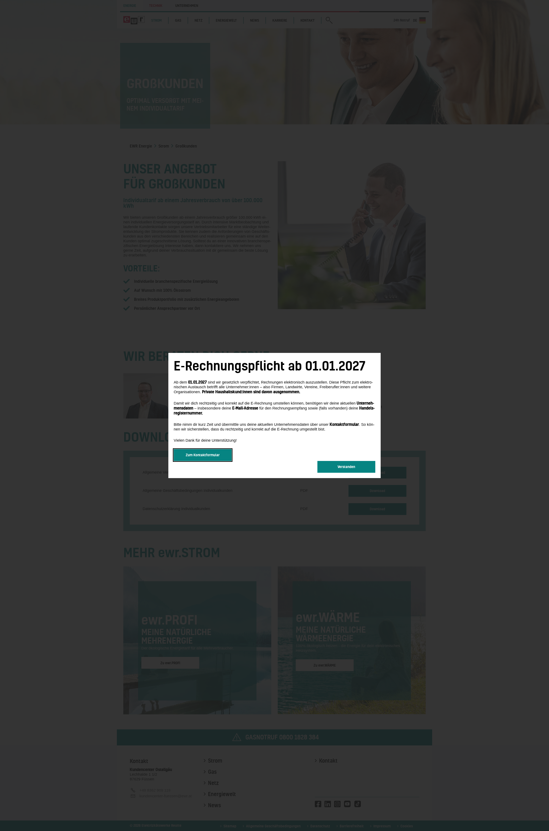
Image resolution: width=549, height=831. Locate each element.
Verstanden (346, 466)
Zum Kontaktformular (203, 455)
